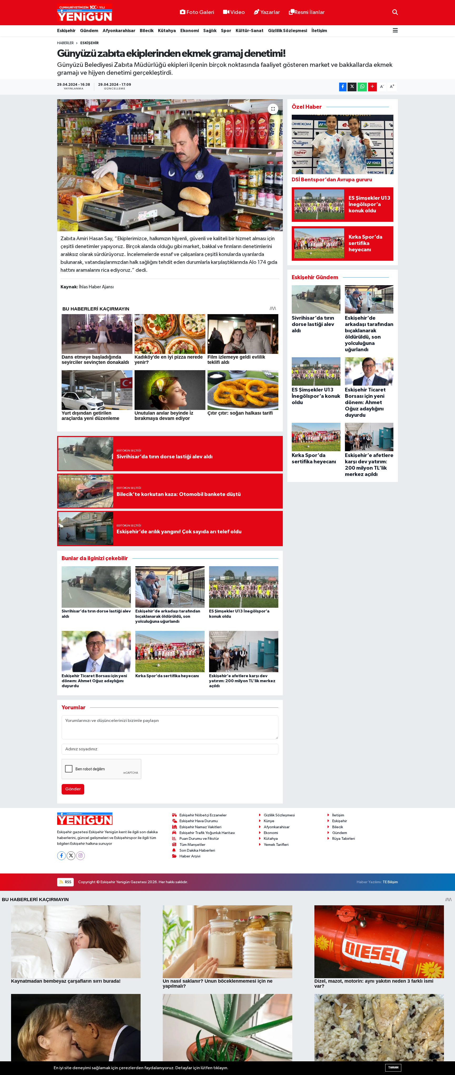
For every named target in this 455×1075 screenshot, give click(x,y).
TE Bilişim (390, 882)
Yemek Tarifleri (276, 845)
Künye (269, 821)
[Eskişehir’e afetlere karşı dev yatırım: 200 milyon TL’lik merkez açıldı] (243, 651)
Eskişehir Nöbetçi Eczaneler (203, 815)
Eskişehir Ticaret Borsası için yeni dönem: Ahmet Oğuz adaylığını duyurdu (94, 681)
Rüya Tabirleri (343, 839)
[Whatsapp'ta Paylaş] (362, 87)
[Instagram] (80, 855)
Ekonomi (189, 30)
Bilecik (147, 30)
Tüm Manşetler (192, 845)
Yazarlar (270, 12)
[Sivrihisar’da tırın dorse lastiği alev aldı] (96, 587)
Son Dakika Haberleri (197, 850)
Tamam (393, 1067)
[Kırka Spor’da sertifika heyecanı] (170, 651)
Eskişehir (66, 30)
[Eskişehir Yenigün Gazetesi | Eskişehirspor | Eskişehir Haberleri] (84, 12)
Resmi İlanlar (309, 12)
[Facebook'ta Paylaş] (343, 87)
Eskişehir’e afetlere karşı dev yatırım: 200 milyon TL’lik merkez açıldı (242, 681)
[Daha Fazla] (372, 87)
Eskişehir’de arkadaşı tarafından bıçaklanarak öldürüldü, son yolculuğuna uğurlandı (167, 616)
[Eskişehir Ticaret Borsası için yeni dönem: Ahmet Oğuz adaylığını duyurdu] (96, 651)
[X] (71, 855)
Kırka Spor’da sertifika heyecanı (167, 676)
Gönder (73, 789)
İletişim (319, 30)
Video (237, 12)
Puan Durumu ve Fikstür (199, 839)
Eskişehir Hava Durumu (199, 821)
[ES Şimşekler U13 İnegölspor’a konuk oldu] (243, 587)
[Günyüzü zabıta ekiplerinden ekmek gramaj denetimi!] (170, 165)
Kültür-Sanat (250, 30)
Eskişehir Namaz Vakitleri (200, 827)
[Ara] (395, 12)
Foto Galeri (200, 12)
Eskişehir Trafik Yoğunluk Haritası (207, 833)
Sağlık (209, 30)
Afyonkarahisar (119, 30)
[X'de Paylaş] (352, 87)
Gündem (89, 30)
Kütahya (167, 30)
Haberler (65, 43)
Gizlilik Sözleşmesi (287, 30)
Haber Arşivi (190, 856)
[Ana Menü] (395, 31)
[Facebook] (61, 855)
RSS (67, 882)
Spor (226, 30)
